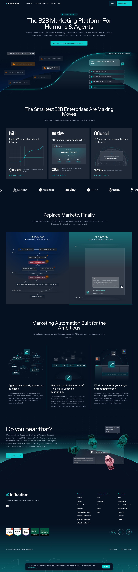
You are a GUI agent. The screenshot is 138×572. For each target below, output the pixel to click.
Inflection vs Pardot (83, 523)
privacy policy (32, 568)
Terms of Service (126, 549)
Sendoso (100, 501)
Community (122, 501)
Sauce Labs (101, 505)
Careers (120, 519)
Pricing (79, 501)
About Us (121, 512)
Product (79, 497)
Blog (119, 497)
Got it (106, 567)
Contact (121, 516)
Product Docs (81, 505)
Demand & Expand (124, 505)
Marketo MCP (122, 508)
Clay (98, 497)
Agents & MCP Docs (83, 512)
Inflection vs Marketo (84, 516)
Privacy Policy (112, 549)
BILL (98, 512)
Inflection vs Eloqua (83, 519)
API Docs (80, 508)
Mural (99, 508)
